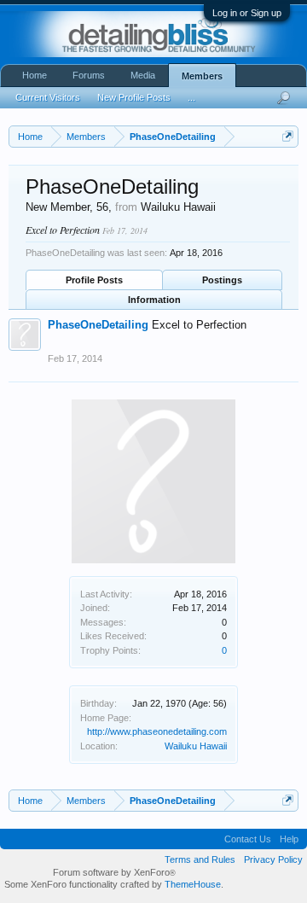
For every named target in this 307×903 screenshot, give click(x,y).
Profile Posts (94, 280)
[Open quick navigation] (287, 136)
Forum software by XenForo (114, 872)
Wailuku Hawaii (196, 746)
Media (142, 75)
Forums (88, 75)
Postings (222, 280)
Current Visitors (47, 97)
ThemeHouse (193, 884)
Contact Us (247, 839)
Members (202, 76)
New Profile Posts (134, 97)
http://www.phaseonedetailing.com (157, 731)
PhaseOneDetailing (98, 324)
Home (34, 75)
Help (289, 839)
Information (154, 299)
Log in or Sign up (246, 13)
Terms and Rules (200, 859)
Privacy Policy (273, 859)
